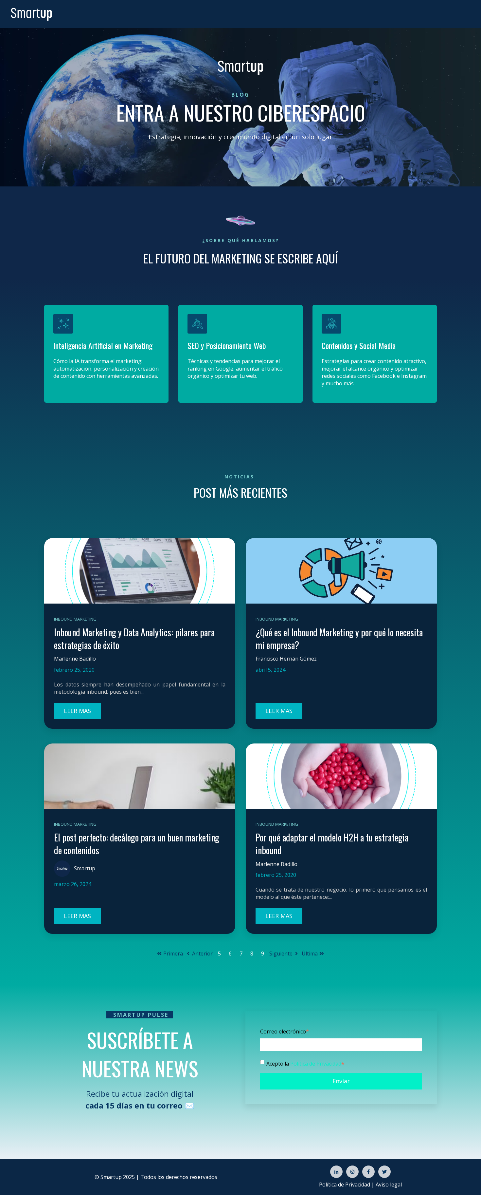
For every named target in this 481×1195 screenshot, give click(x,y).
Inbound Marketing (75, 619)
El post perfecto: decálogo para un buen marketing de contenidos (136, 844)
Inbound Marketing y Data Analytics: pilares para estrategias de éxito (134, 639)
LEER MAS (77, 711)
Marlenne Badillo (75, 658)
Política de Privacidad (315, 1063)
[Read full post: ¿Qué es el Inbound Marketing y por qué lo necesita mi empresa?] (341, 571)
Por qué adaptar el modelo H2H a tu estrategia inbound (332, 844)
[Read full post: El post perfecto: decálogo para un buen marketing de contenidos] (139, 776)
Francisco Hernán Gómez (286, 658)
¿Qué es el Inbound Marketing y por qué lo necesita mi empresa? (339, 639)
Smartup (84, 868)
